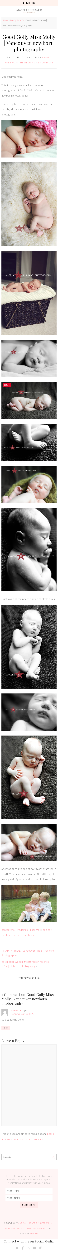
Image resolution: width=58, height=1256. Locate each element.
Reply (5, 1027)
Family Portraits (17, 20)
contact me (8, 929)
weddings (22, 929)
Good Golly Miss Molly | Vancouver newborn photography (28, 43)
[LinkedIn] (28, 1248)
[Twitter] (17, 1248)
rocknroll (35, 929)
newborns (27, 62)
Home (5, 20)
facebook (28, 934)
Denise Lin (16, 1010)
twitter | (17, 934)
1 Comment (45, 62)
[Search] (53, 1157)
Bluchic (34, 1233)
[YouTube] (34, 1248)
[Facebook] (23, 1248)
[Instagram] (40, 1248)
